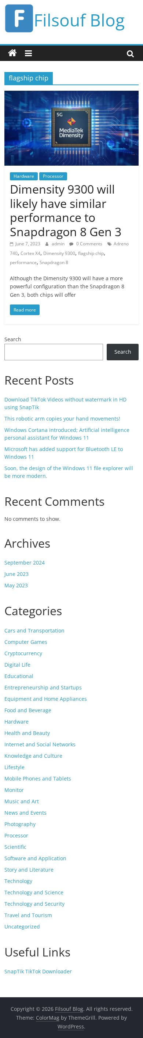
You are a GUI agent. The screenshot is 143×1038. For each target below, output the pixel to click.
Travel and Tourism (28, 915)
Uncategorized (22, 926)
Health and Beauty (27, 732)
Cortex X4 (30, 253)
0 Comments (88, 244)
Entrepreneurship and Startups (43, 687)
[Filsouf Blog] (12, 53)
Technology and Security (34, 903)
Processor (53, 176)
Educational (18, 676)
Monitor (14, 789)
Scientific (15, 846)
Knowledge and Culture (33, 755)
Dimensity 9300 (59, 253)
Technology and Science (33, 892)
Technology (18, 880)
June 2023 (16, 573)
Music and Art (21, 801)
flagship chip (91, 253)
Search (12, 339)
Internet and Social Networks (40, 744)
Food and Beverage (27, 710)
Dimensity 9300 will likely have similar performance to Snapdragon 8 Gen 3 (65, 210)
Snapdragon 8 (54, 262)
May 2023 (16, 585)
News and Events (25, 812)
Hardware (24, 176)
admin (59, 244)
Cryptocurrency (23, 653)
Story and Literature (29, 869)
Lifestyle (14, 767)
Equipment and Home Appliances (45, 698)
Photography (20, 824)
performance (23, 262)
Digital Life (17, 664)
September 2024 (24, 562)
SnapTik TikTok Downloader (38, 971)
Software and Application (35, 858)
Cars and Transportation (34, 630)
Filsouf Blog (79, 19)
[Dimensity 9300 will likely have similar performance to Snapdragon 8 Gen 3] (71, 95)
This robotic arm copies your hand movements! (62, 418)
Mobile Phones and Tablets (37, 778)
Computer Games (25, 641)
